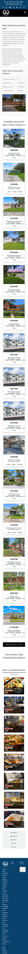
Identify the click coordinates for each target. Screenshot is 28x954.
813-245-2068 (18, 2)
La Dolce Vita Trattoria (11, 707)
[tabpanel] (14, 753)
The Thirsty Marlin (10, 746)
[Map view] (23, 867)
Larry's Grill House (10, 803)
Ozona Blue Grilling (10, 765)
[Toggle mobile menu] (25, 12)
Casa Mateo (8, 822)
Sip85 (6, 784)
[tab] (14, 674)
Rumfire (7, 727)
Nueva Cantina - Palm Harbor (13, 688)
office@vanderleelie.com (14, 4)
